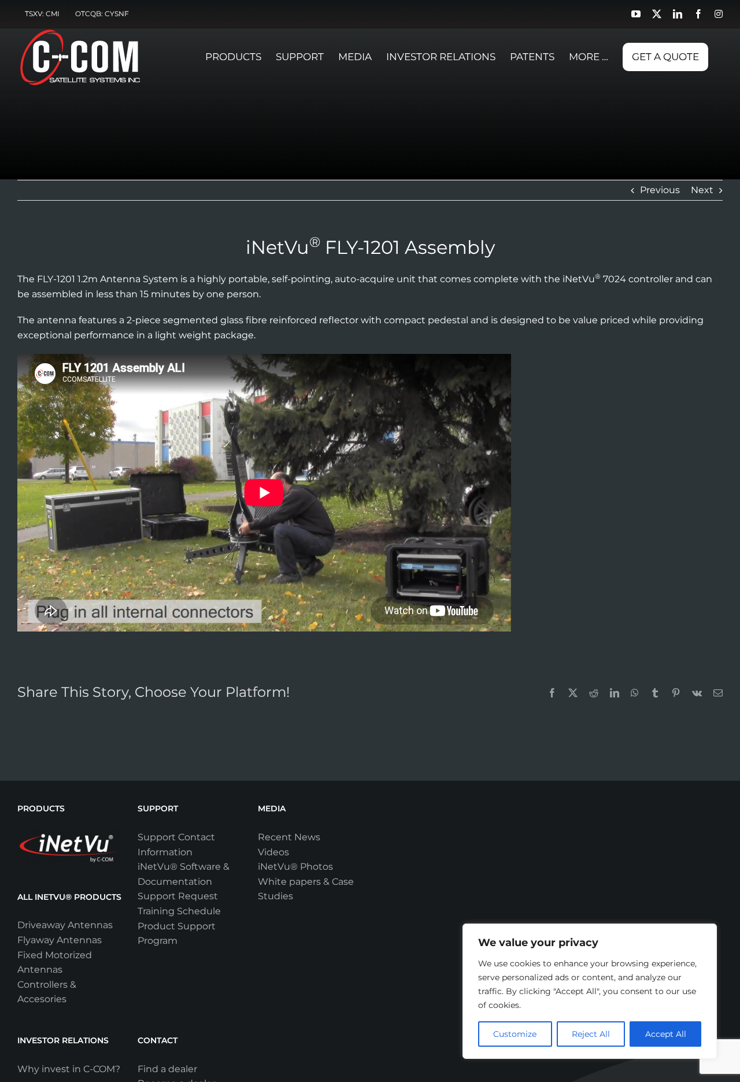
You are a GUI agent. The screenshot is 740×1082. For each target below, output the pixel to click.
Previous (660, 189)
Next (702, 189)
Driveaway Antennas (65, 924)
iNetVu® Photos (295, 866)
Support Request (178, 896)
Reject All (591, 1034)
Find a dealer (167, 1068)
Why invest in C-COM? (68, 1068)
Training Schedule (179, 911)
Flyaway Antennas (59, 940)
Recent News (289, 837)
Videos (273, 852)
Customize (514, 1034)
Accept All (665, 1034)
